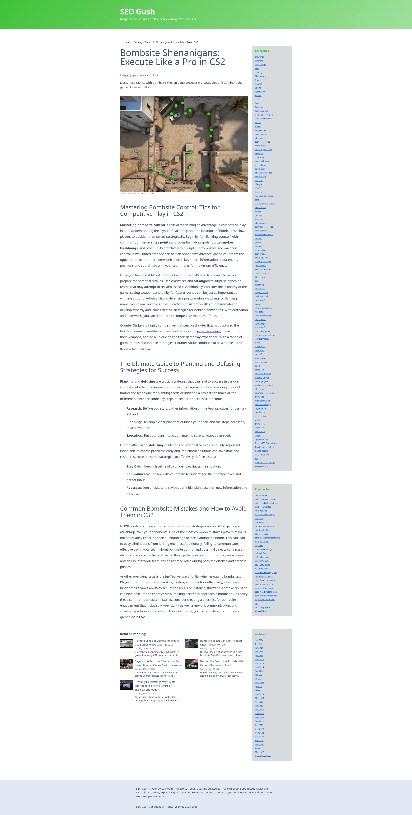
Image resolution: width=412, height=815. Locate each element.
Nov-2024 (259, 659)
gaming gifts (260, 300)
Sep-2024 (259, 671)
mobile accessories (263, 308)
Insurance (259, 57)
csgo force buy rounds (265, 580)
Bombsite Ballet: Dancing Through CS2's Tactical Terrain (221, 642)
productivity (260, 246)
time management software (267, 537)
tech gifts (259, 354)
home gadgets (261, 381)
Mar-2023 (259, 682)
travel (257, 342)
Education (259, 107)
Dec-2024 (259, 736)
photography (261, 223)
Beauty (258, 95)
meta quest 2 (261, 522)
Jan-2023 (259, 705)
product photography (264, 526)
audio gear (260, 169)
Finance (258, 84)
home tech (260, 431)
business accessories (264, 393)
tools (257, 281)
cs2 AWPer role (262, 561)
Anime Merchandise (264, 234)
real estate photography (266, 572)
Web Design (260, 64)
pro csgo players (262, 607)
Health (258, 126)
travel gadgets (261, 362)
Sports (258, 87)
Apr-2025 (259, 748)
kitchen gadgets (262, 377)
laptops (258, 238)
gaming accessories (264, 226)
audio (257, 366)
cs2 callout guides (263, 557)
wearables (259, 350)
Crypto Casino (261, 292)
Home (128, 42)
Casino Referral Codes (265, 203)
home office (260, 145)
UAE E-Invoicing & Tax (265, 462)
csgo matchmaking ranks (266, 591)
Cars (257, 99)
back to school (261, 296)
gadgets (258, 242)
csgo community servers (266, 595)
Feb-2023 (259, 690)
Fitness (258, 80)
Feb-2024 (259, 675)
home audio (260, 176)
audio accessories (263, 269)
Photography (261, 76)
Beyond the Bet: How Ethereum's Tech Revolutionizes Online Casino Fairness (158, 663)
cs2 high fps (260, 553)
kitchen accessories (264, 385)
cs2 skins (259, 518)
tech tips (259, 180)
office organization (263, 149)
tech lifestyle (260, 416)
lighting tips (260, 323)
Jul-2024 (258, 678)
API (256, 458)
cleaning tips (260, 250)
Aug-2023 (259, 694)
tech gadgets (261, 230)
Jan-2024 (259, 647)
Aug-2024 (259, 667)
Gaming (138, 42)
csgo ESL (259, 545)
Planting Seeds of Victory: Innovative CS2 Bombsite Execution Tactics (157, 642)
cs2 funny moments (264, 576)
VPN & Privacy (261, 466)
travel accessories (263, 261)
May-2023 (259, 717)
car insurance (261, 495)
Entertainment (261, 111)
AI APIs (258, 188)
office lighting (261, 389)
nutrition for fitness (263, 530)
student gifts (260, 327)
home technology (263, 404)
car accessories (262, 273)
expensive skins (209, 331)
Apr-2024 (259, 640)
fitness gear (260, 277)
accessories (260, 134)
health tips (259, 311)
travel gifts (260, 346)
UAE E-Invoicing (262, 454)
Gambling (259, 157)
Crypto (258, 435)
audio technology (262, 161)
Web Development (263, 118)
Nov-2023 (259, 713)
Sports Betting (261, 439)
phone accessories (263, 172)
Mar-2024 (259, 698)
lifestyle (258, 184)
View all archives (263, 756)
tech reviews (260, 254)
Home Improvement (264, 114)
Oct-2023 (259, 725)
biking (257, 304)
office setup (260, 369)
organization (260, 408)
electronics (260, 138)
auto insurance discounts (266, 499)
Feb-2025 (259, 740)
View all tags (261, 611)
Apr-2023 (259, 702)
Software (259, 60)
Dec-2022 (259, 729)
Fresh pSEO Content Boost (267, 443)
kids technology (262, 338)
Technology (260, 91)
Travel (258, 122)
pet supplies (260, 265)
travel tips (259, 396)
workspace (260, 219)
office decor (260, 319)
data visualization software (267, 503)
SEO (257, 68)
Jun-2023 (259, 651)
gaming (258, 215)
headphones (260, 412)
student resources (263, 331)
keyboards (259, 427)
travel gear (260, 192)
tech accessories (262, 142)
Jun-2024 (259, 655)
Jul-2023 (258, 686)
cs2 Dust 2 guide (262, 564)
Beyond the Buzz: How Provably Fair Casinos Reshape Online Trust (222, 663)
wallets (258, 420)
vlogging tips (260, 358)
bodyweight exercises (264, 584)
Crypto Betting (261, 451)
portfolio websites (263, 507)
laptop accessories (263, 315)
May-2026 (259, 744)
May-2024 (259, 709)
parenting (259, 284)
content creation (262, 400)
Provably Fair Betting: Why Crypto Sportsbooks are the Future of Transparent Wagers (155, 685)
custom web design (263, 549)
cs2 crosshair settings (265, 514)
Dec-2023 (259, 663)
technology (260, 165)
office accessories (263, 373)
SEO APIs (259, 153)
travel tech (260, 423)
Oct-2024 (259, 644)
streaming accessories (265, 335)
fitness (258, 211)
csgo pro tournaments (265, 599)
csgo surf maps (262, 541)
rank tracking (261, 510)
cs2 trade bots (261, 568)
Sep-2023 (259, 721)
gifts (257, 199)
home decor (260, 207)
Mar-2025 (259, 752)
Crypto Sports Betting (264, 447)
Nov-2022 (259, 732)
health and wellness (264, 196)
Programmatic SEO (263, 130)
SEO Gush (137, 11)
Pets (257, 103)
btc (256, 603)
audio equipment (262, 257)
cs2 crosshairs (261, 534)
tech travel (260, 288)
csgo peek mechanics (264, 588)
